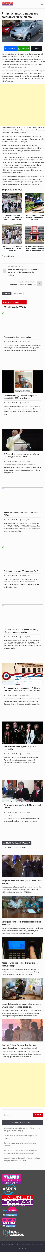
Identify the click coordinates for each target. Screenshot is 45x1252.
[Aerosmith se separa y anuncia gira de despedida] (22, 733)
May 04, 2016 (26, 695)
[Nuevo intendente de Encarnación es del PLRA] (22, 498)
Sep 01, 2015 (26, 341)
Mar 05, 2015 (26, 637)
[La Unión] (7, 4)
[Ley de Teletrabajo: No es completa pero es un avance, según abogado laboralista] (22, 989)
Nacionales (18, 293)
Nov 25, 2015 (26, 576)
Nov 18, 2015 (26, 520)
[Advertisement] (22, 105)
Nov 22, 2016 (26, 812)
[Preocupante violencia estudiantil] (22, 323)
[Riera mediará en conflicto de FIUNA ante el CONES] (22, 791)
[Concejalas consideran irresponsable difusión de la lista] (22, 907)
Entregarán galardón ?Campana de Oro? (21, 571)
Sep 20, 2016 (26, 461)
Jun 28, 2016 (26, 754)
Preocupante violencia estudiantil (18, 337)
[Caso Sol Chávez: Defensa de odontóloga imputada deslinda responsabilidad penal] (22, 1030)
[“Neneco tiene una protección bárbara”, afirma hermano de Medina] (22, 615)
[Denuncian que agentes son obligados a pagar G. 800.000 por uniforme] (22, 381)
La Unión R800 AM (11, 341)
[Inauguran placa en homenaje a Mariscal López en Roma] (22, 866)
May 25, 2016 (26, 403)
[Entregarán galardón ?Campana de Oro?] (22, 557)
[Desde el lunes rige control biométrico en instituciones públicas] (22, 948)
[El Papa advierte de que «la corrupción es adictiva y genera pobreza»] (22, 440)
